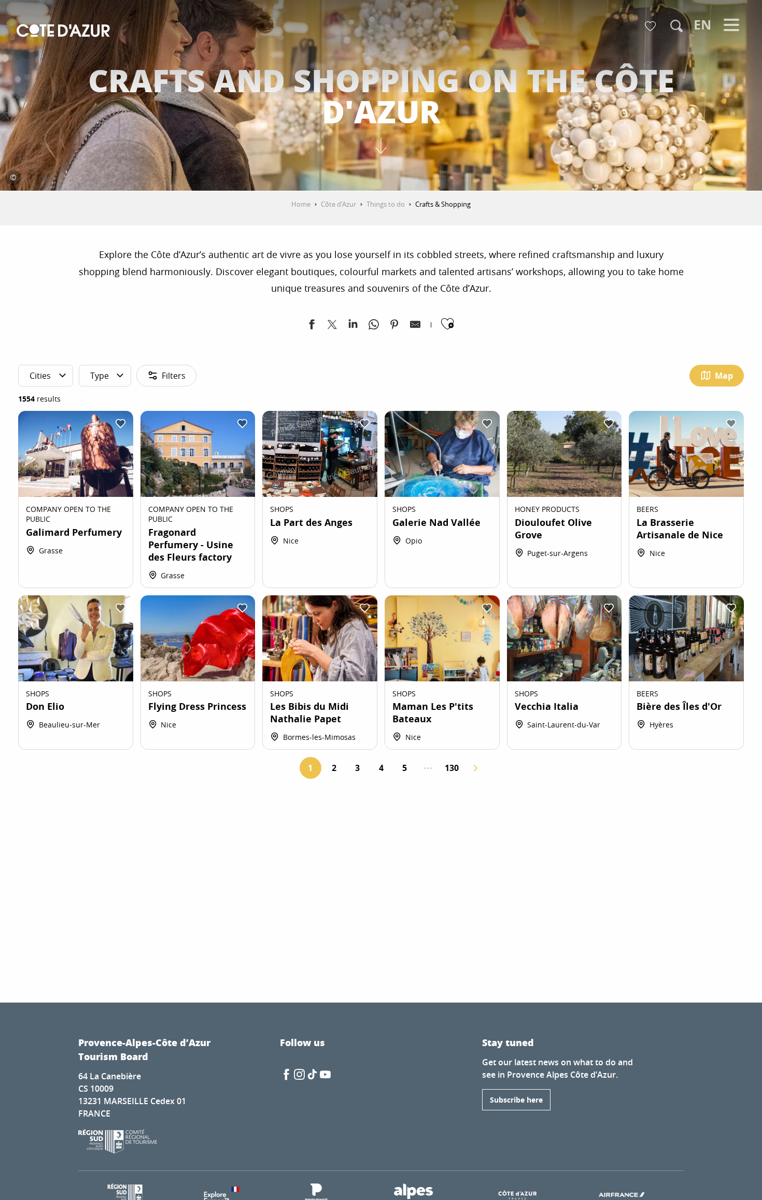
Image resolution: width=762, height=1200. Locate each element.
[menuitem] (63, 32)
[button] (676, 26)
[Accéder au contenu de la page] (381, 139)
